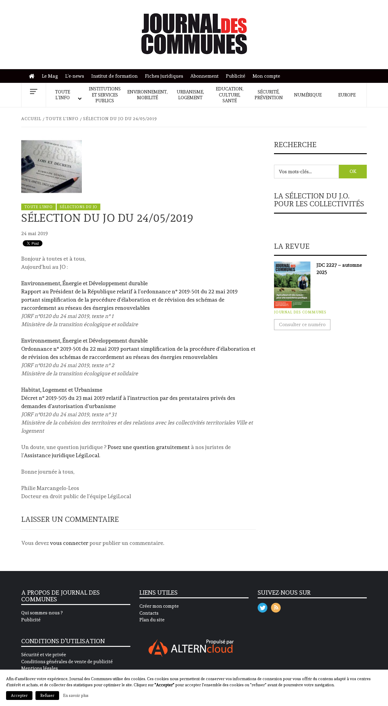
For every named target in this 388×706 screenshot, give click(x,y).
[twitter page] (262, 606)
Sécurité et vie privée (43, 654)
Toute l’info (62, 95)
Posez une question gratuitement (149, 447)
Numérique (308, 95)
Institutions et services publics (105, 94)
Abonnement (204, 76)
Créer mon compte (159, 606)
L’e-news (74, 76)
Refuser (47, 695)
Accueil (33, 76)
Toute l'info (38, 207)
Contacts (149, 613)
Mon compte (266, 76)
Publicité (235, 76)
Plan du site (152, 620)
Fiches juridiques (164, 76)
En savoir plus (76, 695)
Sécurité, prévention (269, 95)
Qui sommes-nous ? (41, 613)
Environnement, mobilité (147, 95)
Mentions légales (39, 668)
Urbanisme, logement (190, 95)
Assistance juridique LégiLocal (61, 455)
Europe (347, 95)
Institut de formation (114, 76)
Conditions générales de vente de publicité (67, 661)
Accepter (19, 695)
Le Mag (50, 76)
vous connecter (69, 543)
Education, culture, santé (229, 94)
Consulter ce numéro (302, 324)
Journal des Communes (300, 312)
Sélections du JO (78, 207)
